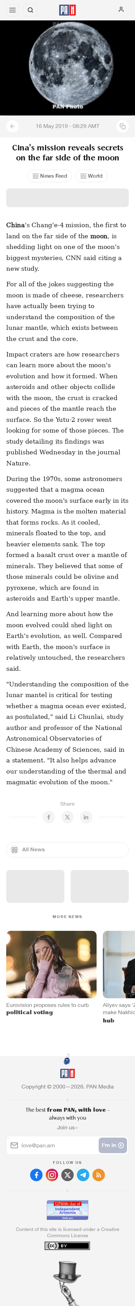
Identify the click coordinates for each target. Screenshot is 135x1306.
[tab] (53, 1264)
